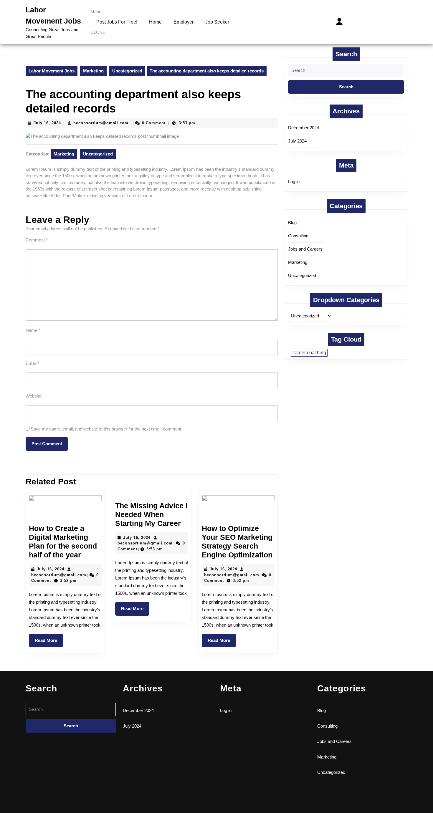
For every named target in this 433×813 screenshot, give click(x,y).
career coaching (309, 352)
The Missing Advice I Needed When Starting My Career (151, 514)
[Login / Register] (339, 22)
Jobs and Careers (305, 248)
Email (32, 363)
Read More (49, 638)
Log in (294, 181)
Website (33, 395)
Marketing (93, 70)
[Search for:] (346, 72)
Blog (292, 222)
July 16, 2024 (47, 123)
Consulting (298, 235)
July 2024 (297, 140)
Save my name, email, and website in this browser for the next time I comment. (106, 428)
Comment (37, 239)
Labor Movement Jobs (52, 70)
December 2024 (303, 127)
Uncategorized (127, 70)
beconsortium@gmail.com (100, 123)
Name (33, 330)
